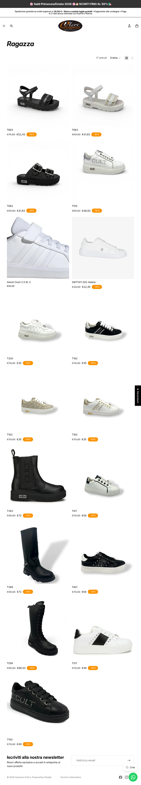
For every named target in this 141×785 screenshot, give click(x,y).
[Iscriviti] (129, 760)
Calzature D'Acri (23, 777)
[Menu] (4, 26)
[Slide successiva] (64, 95)
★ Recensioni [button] (138, 395)
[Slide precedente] (12, 95)
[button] (115, 58)
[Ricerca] (11, 26)
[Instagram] (126, 777)
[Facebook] (120, 777)
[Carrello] (137, 26)
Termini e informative (70, 777)
